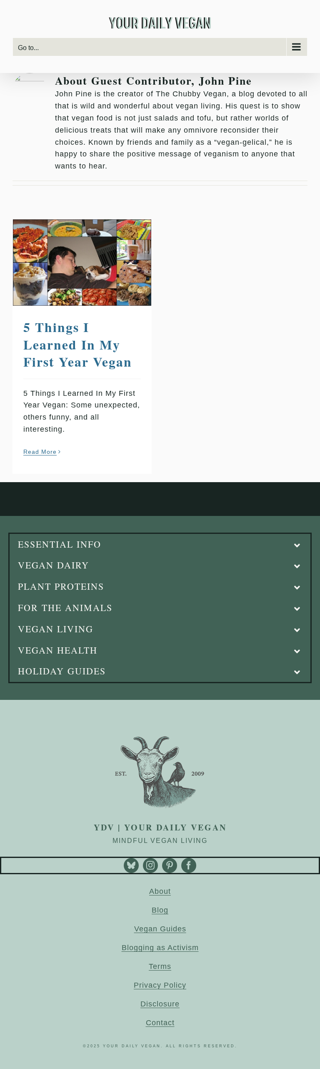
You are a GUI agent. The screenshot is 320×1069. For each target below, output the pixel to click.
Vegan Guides (160, 929)
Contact (160, 1023)
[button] (160, 544)
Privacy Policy (160, 985)
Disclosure (160, 1004)
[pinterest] (169, 865)
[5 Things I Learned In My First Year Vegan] (82, 262)
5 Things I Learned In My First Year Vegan (77, 344)
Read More (40, 451)
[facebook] (188, 865)
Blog (160, 910)
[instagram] (150, 865)
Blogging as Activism (160, 947)
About (160, 891)
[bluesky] (131, 865)
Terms (160, 966)
